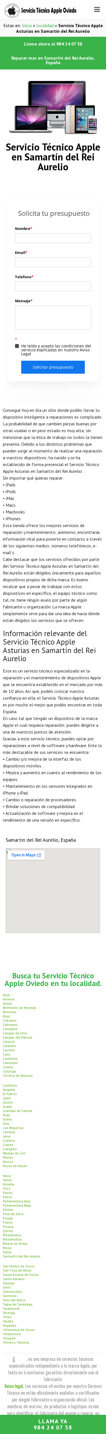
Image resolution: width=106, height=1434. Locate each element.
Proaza (8, 1226)
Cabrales (10, 1020)
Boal (6, 1016)
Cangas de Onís (15, 1033)
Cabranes (10, 1024)
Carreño (9, 1050)
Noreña (8, 1184)
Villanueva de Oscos (19, 1330)
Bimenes (9, 1012)
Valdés (8, 1321)
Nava (7, 1176)
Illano (7, 1119)
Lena (6, 1136)
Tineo (7, 1317)
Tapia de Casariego (18, 1304)
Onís (6, 1188)
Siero (7, 1287)
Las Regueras (13, 1128)
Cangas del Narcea (17, 1037)
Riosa (7, 1248)
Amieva (8, 999)
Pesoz (7, 1197)
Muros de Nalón (15, 1166)
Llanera (9, 1140)
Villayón (9, 1338)
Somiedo (10, 1296)
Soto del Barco (14, 1300)
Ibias (6, 1115)
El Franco (10, 1094)
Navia (7, 1180)
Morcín (8, 1161)
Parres (8, 1193)
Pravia (7, 1222)
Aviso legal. (14, 1386)
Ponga (8, 1218)
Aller (6, 995)
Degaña (9, 1089)
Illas (6, 1123)
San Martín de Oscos (19, 1266)
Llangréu (10, 1149)
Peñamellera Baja (17, 1205)
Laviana (9, 1132)
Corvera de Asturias (18, 1075)
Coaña (8, 1067)
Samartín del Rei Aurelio (21, 1256)
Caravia (8, 1041)
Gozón (8, 1102)
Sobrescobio (12, 1291)
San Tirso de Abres (17, 1270)
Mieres (8, 1157)
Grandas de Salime (18, 1111)
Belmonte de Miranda (19, 1008)
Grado (7, 1106)
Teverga (9, 1313)
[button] (53, 43)
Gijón (7, 1098)
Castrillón (10, 1058)
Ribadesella (12, 1239)
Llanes (8, 1145)
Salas (7, 1252)
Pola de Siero (13, 1214)
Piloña (8, 1209)
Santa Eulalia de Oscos (21, 1274)
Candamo (10, 1029)
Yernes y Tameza (16, 1342)
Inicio (27, 25)
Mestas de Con (14, 1153)
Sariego (9, 1283)
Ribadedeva (12, 1235)
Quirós (8, 1231)
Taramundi (11, 1308)
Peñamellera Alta (16, 1201)
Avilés (7, 1003)
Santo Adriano (14, 1279)
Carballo (9, 1046)
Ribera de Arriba (15, 1243)
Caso (6, 1054)
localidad (45, 25)
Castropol (10, 1063)
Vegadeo (9, 1325)
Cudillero (10, 1085)
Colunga (9, 1071)
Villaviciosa (12, 1334)
